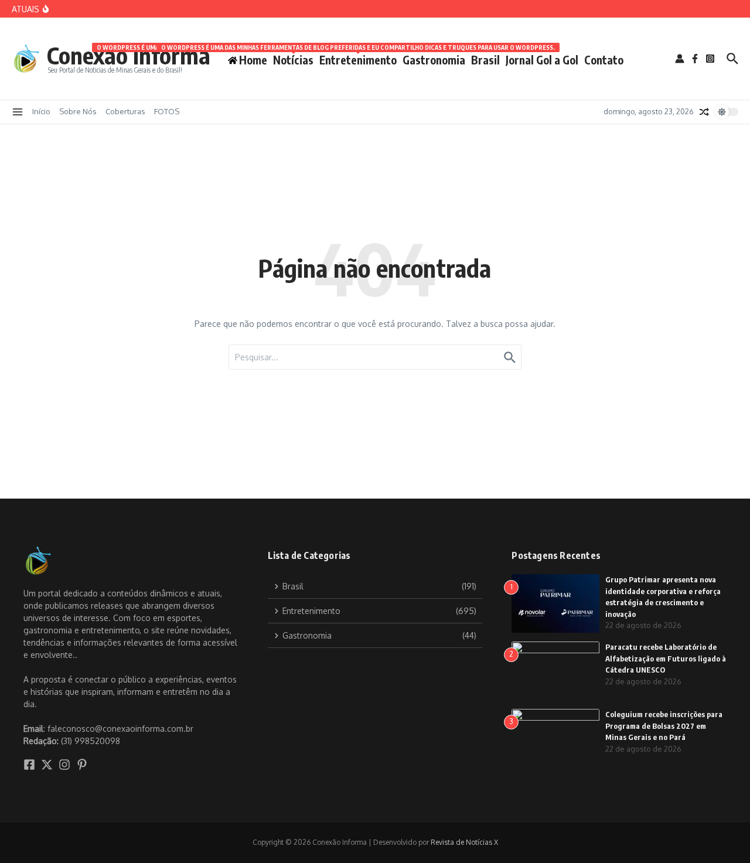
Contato (603, 60)
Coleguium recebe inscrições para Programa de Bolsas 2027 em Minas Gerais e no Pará (663, 725)
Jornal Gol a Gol (542, 60)
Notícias (293, 58)
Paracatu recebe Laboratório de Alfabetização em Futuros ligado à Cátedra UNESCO (665, 658)
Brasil (485, 60)
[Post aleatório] (704, 112)
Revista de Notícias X (464, 842)
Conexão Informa (128, 55)
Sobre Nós (78, 111)
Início (41, 111)
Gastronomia (434, 60)
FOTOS (166, 111)
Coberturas (125, 111)
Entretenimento (358, 58)
